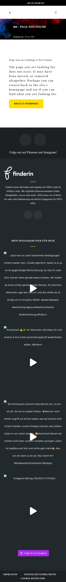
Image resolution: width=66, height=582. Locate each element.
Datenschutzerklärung (40, 574)
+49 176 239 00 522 (35, 3)
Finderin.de (18, 37)
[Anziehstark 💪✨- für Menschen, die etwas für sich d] (33, 362)
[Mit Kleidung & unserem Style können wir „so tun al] (33, 436)
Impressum (10, 574)
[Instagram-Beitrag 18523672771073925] (33, 511)
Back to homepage (26, 104)
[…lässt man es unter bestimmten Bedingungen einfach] (33, 288)
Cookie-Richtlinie (33, 578)
